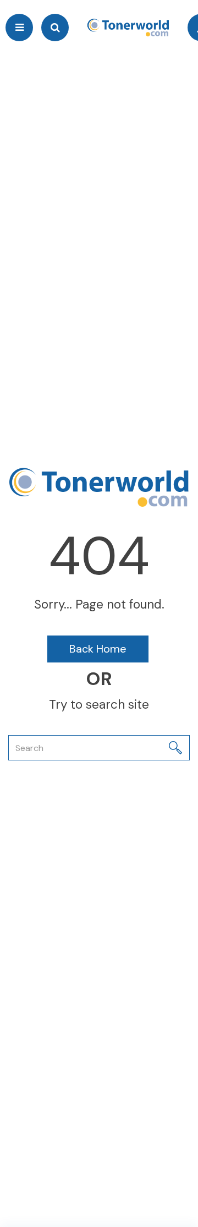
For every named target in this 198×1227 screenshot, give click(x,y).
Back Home (98, 649)
